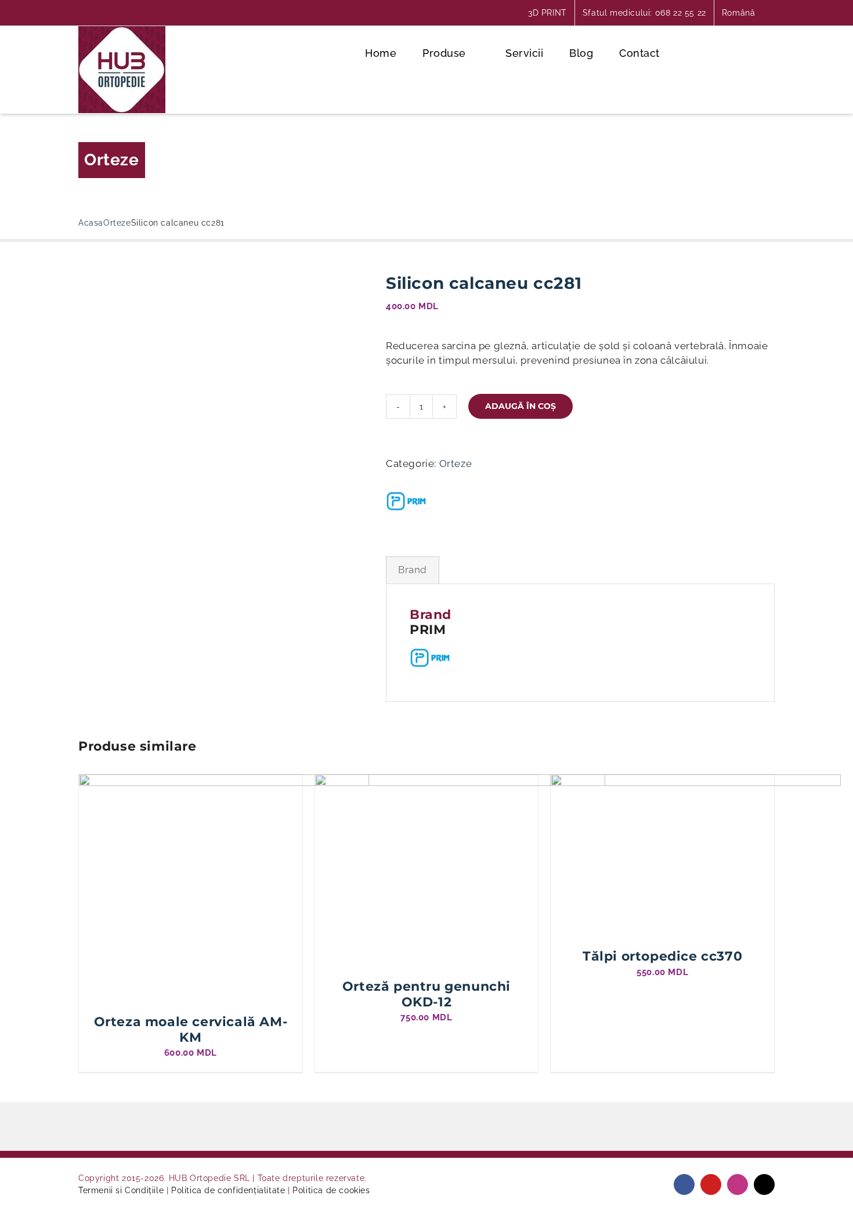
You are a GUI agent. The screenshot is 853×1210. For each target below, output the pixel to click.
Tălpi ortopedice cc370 (662, 956)
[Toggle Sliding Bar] (727, 52)
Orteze (111, 159)
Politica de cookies (331, 1190)
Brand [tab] (412, 569)
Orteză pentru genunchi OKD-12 (426, 994)
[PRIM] (406, 501)
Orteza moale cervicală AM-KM (191, 1029)
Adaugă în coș (520, 406)
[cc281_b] (223, 281)
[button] (766, 52)
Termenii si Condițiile (121, 1190)
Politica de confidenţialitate (228, 1190)
